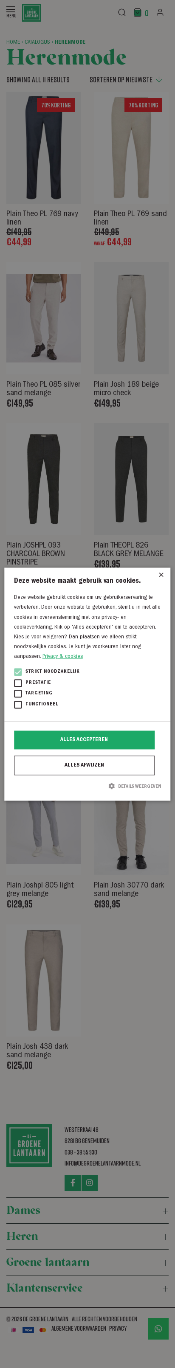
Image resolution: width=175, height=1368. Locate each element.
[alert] (87, 684)
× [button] (161, 577)
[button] (87, 786)
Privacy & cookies (62, 657)
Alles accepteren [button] (84, 740)
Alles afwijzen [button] (84, 766)
